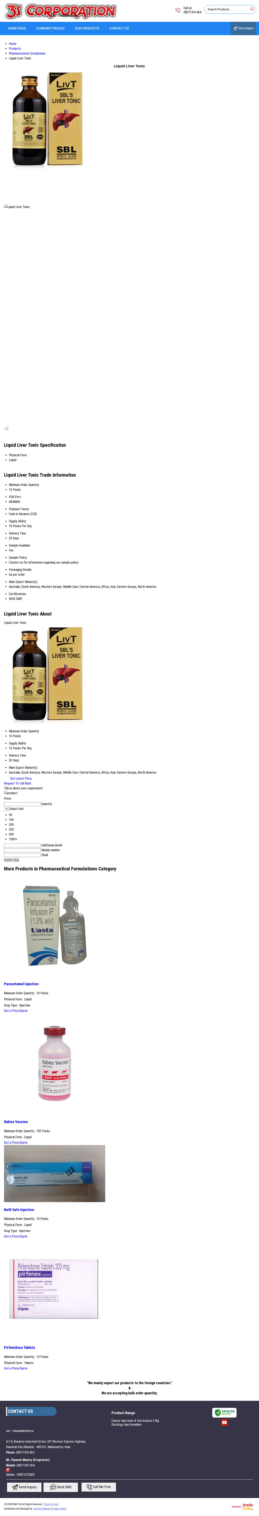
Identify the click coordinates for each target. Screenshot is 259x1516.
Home (12, 44)
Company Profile (50, 28)
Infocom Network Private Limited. (50, 1508)
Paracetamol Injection (21, 984)
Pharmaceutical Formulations (27, 53)
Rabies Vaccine (16, 1122)
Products (15, 49)
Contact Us (119, 28)
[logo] (60, 19)
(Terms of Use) (50, 1504)
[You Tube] (224, 1425)
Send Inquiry (245, 28)
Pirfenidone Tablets (19, 1347)
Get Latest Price (20, 778)
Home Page (17, 28)
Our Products (87, 28)
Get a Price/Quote (16, 1011)
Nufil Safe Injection (19, 1210)
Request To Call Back (17, 783)
